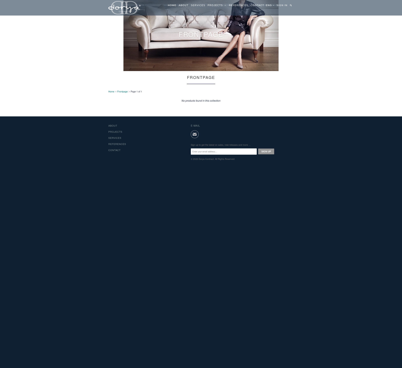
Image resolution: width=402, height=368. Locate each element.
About (183, 5)
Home (172, 5)
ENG (269, 5)
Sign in (282, 5)
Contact (257, 5)
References (238, 5)
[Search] (291, 5)
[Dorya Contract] (124, 8)
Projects (216, 5)
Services (198, 5)
